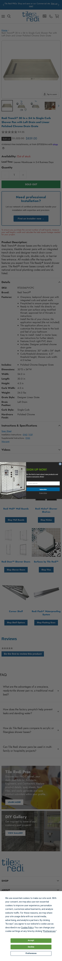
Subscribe (43, 489)
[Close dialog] (60, 464)
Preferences (31, 953)
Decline (31, 947)
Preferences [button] (49, 931)
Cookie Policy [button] (27, 927)
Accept (31, 940)
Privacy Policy (43, 493)
